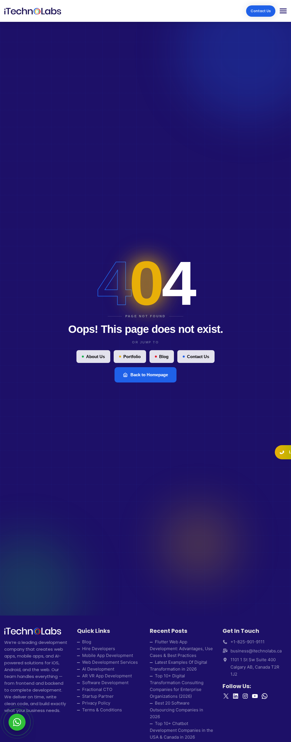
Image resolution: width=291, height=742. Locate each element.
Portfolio (132, 356)
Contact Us (261, 11)
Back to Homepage (149, 374)
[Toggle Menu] (281, 11)
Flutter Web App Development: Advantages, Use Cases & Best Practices (181, 648)
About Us (95, 356)
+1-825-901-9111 (247, 641)
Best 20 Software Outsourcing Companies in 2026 (176, 709)
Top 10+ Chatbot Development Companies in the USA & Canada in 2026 (181, 730)
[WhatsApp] (17, 722)
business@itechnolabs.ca (256, 651)
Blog (164, 356)
